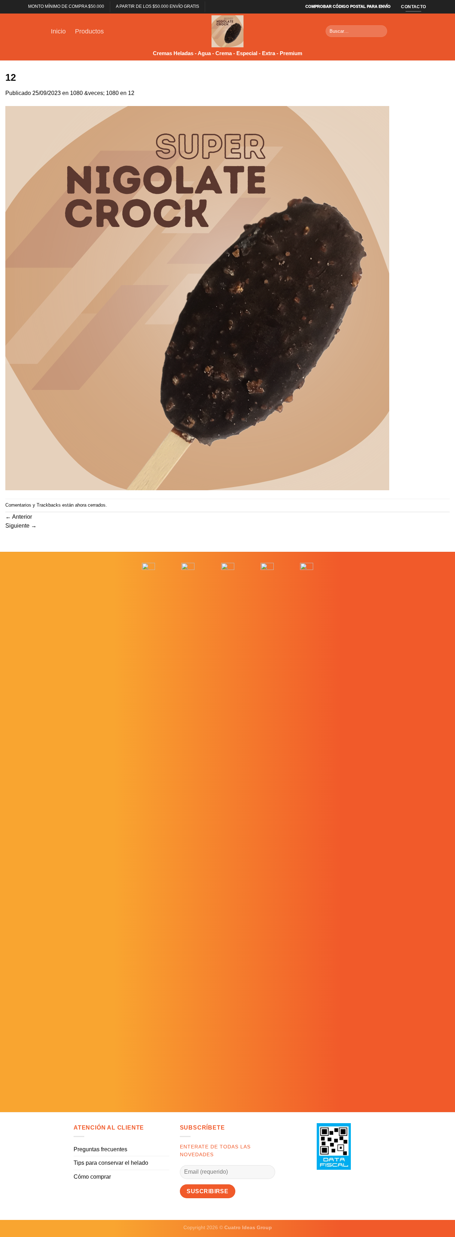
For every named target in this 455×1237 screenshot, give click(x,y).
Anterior (18, 517)
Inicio (58, 31)
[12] (197, 298)
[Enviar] (380, 31)
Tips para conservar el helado (111, 1163)
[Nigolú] (227, 31)
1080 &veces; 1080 (94, 93)
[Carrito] (400, 31)
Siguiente (21, 526)
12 (131, 93)
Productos (89, 31)
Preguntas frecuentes (100, 1149)
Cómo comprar (92, 1177)
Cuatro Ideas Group (248, 1227)
